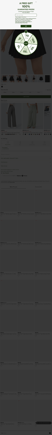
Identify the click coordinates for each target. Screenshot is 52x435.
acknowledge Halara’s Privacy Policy (21, 22)
